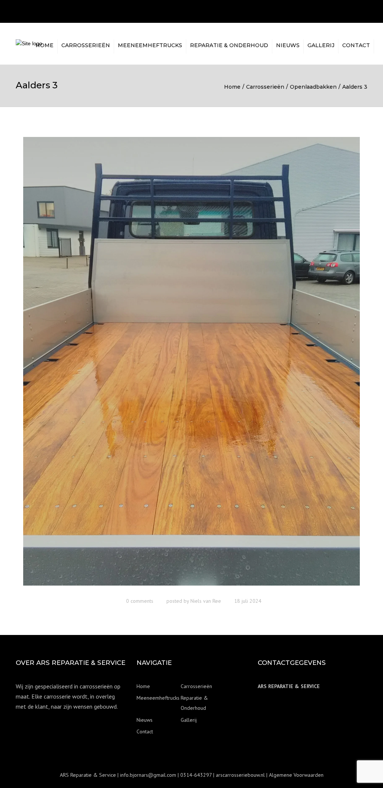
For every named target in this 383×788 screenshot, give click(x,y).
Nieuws (288, 45)
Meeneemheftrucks (150, 45)
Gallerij (320, 45)
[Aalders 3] (191, 364)
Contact (356, 45)
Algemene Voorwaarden (296, 775)
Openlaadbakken (313, 86)
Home (44, 45)
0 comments (139, 601)
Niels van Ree (205, 601)
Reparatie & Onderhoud (229, 45)
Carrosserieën (85, 45)
